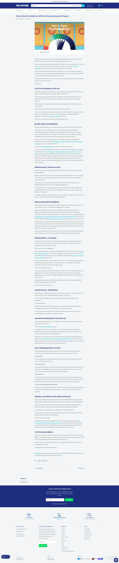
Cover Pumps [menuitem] (67, 10)
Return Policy (87, 530)
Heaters (63, 533)
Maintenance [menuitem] (88, 10)
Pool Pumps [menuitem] (18, 10)
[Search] (83, 5)
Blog (63, 543)
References (87, 539)
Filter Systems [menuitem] (54, 10)
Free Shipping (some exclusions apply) (59, 1)
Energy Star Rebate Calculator (68, 551)
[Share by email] (48, 52)
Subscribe (69, 499)
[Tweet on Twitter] (46, 52)
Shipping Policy (87, 533)
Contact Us (64, 541)
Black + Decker (65, 537)
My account (90, 6)
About (63, 545)
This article (38, 453)
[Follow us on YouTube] (26, 482)
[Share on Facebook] (41, 52)
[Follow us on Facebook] (21, 482)
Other (63, 539)
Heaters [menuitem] (29, 10)
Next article (80, 468)
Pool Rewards (65, 547)
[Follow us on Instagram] (24, 482)
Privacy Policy (87, 528)
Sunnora (63, 535)
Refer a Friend (65, 549)
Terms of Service (88, 535)
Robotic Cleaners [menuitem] (42, 10)
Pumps (63, 528)
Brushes (63, 530)
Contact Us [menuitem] (100, 10)
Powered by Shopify (20, 559)
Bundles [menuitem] (78, 10)
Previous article (39, 468)
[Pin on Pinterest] (43, 52)
